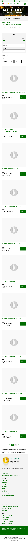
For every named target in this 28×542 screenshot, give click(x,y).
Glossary (4, 510)
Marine (3, 488)
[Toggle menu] (24, 45)
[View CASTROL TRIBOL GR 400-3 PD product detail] (14, 192)
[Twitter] (3, 533)
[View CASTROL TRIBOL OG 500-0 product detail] (14, 155)
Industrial (9, 22)
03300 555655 (8, 1)
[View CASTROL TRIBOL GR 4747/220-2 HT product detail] (14, 78)
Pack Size (5, 43)
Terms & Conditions (7, 521)
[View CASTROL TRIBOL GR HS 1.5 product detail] (14, 230)
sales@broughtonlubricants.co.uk (11, 475)
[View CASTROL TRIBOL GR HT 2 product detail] (14, 267)
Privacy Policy (5, 519)
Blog (3, 501)
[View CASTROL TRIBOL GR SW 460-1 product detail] (14, 380)
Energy (3, 490)
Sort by (4, 58)
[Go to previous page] (9, 444)
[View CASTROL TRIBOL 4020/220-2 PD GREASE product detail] (14, 116)
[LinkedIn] (13, 533)
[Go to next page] (18, 444)
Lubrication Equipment (8, 493)
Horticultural (5, 492)
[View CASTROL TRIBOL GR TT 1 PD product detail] (14, 342)
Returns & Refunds (7, 515)
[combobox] (13, 45)
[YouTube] (10, 533)
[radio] (16, 61)
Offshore (4, 486)
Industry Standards (7, 523)
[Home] (7, 4)
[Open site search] (18, 4)
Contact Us (5, 504)
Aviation (4, 484)
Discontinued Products (8, 495)
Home (3, 22)
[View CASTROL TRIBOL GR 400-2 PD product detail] (14, 417)
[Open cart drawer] (25, 4)
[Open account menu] (21, 4)
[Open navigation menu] (14, 4)
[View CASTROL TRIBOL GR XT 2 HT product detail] (14, 305)
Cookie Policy (5, 517)
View (22, 97)
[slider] (4, 40)
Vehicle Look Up (6, 508)
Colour (4, 48)
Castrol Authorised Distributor (10, 506)
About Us (4, 503)
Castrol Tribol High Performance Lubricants (12, 25)
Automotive (5, 480)
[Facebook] (6, 533)
